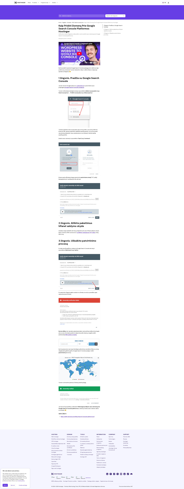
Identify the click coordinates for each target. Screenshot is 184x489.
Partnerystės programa (100, 442)
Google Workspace (56, 466)
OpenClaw (53, 461)
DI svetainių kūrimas (85, 441)
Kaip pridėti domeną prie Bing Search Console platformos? (78, 416)
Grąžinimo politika (82, 481)
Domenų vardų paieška (72, 436)
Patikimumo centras (101, 462)
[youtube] (121, 474)
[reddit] (124, 474)
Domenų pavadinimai (72, 452)
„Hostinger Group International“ (113, 449)
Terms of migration (101, 458)
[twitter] (117, 474)
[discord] (131, 474)
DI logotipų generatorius (86, 452)
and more (88, 477)
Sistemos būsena (101, 460)
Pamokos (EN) (126, 436)
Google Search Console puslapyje (74, 87)
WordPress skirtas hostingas (58, 439)
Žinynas (125, 439)
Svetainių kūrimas (84, 439)
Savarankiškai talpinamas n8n (58, 443)
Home (60, 22)
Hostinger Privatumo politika (70, 481)
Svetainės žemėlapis (101, 465)
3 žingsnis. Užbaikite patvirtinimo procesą (112, 34)
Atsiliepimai (99, 439)
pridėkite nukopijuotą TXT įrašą (86, 232)
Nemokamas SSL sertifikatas (71, 446)
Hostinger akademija (125, 442)
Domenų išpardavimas (72, 439)
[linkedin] (107, 474)
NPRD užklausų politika (56, 481)
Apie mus (111, 436)
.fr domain (69, 454)
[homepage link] (20, 3)
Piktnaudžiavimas (127, 447)
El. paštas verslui (55, 446)
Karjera (110, 441)
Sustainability (112, 446)
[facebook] (111, 474)
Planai (29, 2)
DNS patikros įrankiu (71, 334)
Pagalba (64, 22)
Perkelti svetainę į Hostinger (86, 454)
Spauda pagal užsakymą (86, 450)
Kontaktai (125, 445)
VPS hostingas (54, 441)
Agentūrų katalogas (101, 451)
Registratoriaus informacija (106, 481)
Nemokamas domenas (72, 441)
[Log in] (168, 3)
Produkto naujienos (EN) (101, 454)
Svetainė (69, 22)
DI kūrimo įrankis (84, 436)
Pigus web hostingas (56, 468)
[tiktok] (128, 474)
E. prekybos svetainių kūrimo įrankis (87, 444)
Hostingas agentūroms (56, 454)
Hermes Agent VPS (55, 459)
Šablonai (82, 447)
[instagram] (114, 474)
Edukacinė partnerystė (102, 445)
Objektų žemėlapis (101, 467)
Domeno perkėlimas (71, 450)
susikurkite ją (80, 85)
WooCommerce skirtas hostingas (56, 451)
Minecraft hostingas (56, 457)
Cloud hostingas (55, 448)
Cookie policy (21, 480)
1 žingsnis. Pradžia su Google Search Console (113, 26)
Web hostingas (55, 436)
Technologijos (112, 439)
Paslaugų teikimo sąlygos (93, 481)
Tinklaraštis (111, 443)
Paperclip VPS (54, 463)
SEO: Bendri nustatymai (77, 22)
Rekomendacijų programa (100, 448)
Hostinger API (83, 457)
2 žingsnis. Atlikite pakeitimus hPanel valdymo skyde (113, 30)
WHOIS (68, 443)
